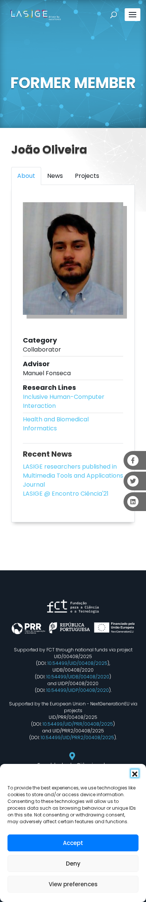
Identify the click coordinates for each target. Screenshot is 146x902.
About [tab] (26, 175)
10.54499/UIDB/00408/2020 (77, 676)
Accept (73, 843)
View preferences (73, 884)
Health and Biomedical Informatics (56, 424)
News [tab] (55, 175)
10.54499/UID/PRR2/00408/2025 (77, 737)
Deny (73, 863)
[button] (135, 773)
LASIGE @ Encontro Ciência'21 (66, 493)
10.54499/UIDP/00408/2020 (77, 690)
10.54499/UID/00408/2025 (77, 663)
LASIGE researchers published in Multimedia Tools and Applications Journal (73, 475)
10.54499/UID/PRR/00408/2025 (78, 724)
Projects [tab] (87, 175)
